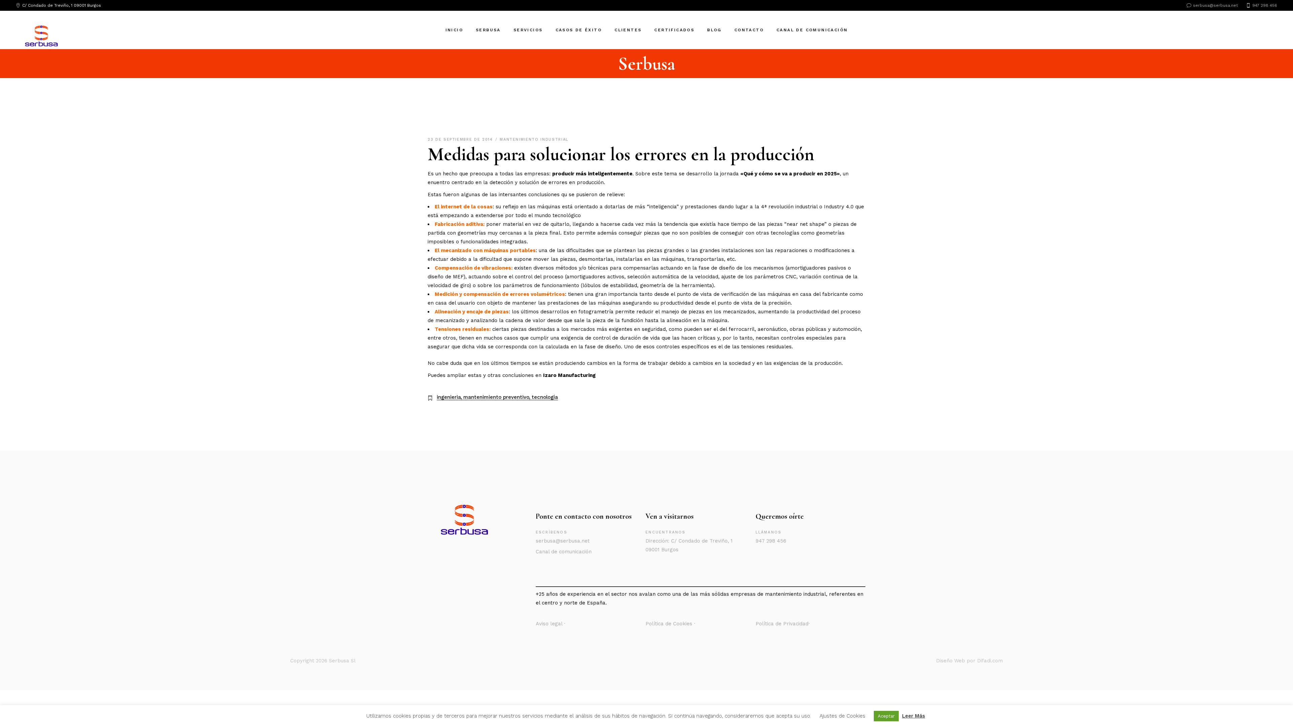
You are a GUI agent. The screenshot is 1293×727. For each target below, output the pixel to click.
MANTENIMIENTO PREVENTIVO (496, 397)
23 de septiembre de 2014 (461, 139)
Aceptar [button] (886, 716)
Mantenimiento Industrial (534, 139)
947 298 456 (771, 541)
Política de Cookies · (670, 624)
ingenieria (449, 397)
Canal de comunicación (564, 552)
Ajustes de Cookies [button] (842, 716)
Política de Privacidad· (783, 624)
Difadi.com (990, 661)
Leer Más (913, 716)
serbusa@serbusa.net (563, 541)
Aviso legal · (550, 624)
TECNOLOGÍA (545, 397)
